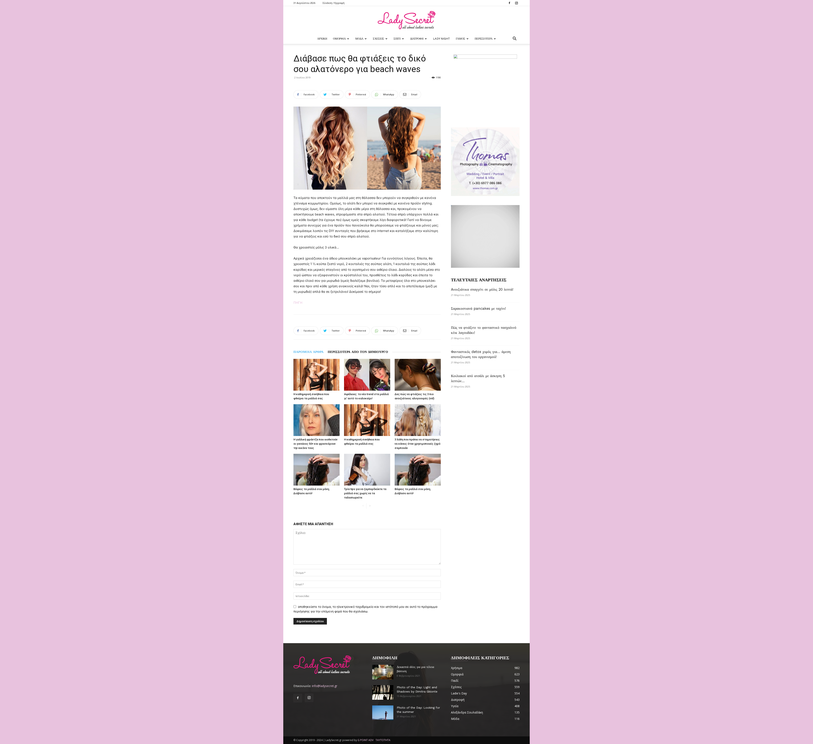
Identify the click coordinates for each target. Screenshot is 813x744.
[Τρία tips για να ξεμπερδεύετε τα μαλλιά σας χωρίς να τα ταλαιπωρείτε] (367, 470)
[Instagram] (516, 3)
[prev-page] (363, 506)
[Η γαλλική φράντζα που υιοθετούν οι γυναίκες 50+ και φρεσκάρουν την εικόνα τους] (316, 420)
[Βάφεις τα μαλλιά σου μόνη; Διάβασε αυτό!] (316, 470)
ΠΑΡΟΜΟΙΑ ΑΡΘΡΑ (308, 352)
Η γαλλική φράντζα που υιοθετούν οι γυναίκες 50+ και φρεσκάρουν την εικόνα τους (315, 444)
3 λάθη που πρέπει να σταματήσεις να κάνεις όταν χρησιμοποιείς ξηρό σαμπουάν (417, 444)
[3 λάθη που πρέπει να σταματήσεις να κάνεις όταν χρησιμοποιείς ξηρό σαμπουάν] (418, 420)
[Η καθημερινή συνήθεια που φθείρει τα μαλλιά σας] (316, 375)
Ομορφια (339, 38)
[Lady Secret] (406, 20)
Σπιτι (397, 38)
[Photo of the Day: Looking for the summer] (382, 712)
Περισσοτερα (483, 38)
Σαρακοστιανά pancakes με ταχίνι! (478, 308)
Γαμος (460, 38)
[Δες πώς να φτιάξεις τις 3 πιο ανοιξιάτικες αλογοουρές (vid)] (418, 375)
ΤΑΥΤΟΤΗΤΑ (383, 740)
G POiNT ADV (365, 740)
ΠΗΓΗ (297, 303)
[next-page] (369, 506)
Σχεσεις (378, 38)
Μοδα (359, 38)
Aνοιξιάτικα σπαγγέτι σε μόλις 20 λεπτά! (482, 289)
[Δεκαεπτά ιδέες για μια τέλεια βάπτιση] (382, 672)
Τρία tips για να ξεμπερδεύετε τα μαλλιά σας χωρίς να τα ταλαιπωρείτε (365, 493)
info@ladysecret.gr (324, 686)
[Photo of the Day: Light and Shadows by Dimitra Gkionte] (382, 692)
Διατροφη (416, 38)
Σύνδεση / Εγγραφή (333, 2)
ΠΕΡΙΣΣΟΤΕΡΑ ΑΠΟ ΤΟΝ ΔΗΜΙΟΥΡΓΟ (358, 352)
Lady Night (441, 38)
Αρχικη (322, 38)
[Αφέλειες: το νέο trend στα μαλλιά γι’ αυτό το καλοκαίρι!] (367, 375)
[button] (514, 39)
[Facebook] (509, 3)
